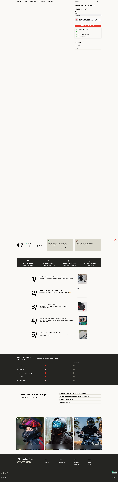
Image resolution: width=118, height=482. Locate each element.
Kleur (75, 11)
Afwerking (76, 13)
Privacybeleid (76, 464)
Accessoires (47, 462)
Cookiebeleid (76, 465)
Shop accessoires (42, 1)
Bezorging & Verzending (63, 460)
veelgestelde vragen (27, 398)
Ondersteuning (62, 462)
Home (26, 1)
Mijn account (90, 465)
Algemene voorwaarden (78, 460)
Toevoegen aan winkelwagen (88, 25)
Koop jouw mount (33, 1)
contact (89, 464)
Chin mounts (47, 460)
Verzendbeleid (76, 462)
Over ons (89, 462)
